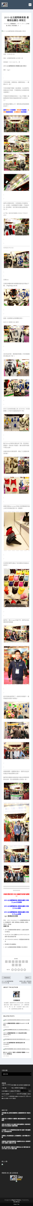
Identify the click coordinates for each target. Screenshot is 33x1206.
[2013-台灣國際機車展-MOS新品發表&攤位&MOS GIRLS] (16, 1030)
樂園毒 (6, 1091)
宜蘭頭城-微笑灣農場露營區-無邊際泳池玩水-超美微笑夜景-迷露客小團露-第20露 (16, 1142)
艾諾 (17, 1085)
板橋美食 (12, 1091)
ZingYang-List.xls (11, 285)
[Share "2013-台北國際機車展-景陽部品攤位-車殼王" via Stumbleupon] (13, 965)
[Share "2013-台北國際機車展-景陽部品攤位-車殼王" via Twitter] (9, 961)
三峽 (26, 1096)
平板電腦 (21, 1088)
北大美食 (6, 1098)
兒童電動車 (25, 1085)
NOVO (29, 1096)
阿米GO (12, 1093)
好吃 (15, 1091)
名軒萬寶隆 (24, 1093)
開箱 (6, 1096)
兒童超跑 (7, 1093)
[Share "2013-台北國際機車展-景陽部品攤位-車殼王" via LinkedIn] (23, 961)
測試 (22, 1085)
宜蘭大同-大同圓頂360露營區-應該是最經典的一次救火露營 (16, 1119)
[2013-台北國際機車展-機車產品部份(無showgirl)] (16, 1039)
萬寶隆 (14, 1085)
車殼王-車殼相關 (12, 25)
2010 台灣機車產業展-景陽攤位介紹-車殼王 (16, 947)
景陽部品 (17, 922)
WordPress (16, 1202)
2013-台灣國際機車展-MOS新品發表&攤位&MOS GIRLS (15, 1033)
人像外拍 (29, 1093)
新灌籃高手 (8, 922)
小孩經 (3, 1085)
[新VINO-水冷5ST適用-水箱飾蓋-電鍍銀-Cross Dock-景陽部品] (16, 1049)
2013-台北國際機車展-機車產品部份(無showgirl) (14, 1043)
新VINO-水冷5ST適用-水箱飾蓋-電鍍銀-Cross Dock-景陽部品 (16, 1053)
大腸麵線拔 (13, 23)
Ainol (25, 1088)
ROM (19, 1096)
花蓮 (5, 1088)
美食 (12, 1085)
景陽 (13, 922)
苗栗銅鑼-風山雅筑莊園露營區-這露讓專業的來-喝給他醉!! (16, 1113)
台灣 (20, 1085)
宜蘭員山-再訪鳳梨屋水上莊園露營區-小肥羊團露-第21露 (16, 1136)
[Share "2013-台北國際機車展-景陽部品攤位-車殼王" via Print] (20, 965)
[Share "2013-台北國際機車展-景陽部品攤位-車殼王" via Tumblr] (16, 961)
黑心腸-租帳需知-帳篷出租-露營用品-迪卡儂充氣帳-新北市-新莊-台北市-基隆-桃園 (16, 1147)
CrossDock (14, 920)
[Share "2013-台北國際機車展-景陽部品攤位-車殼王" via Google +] (13, 961)
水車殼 (26, 922)
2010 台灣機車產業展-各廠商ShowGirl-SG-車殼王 (16, 1024)
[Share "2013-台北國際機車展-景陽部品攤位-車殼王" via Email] (16, 965)
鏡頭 (3, 1098)
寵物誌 (24, 1090)
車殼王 (5, 924)
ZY (18, 920)
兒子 (3, 1096)
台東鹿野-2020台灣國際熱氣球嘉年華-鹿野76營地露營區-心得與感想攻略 (16, 1130)
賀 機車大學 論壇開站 (10, 944)
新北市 (21, 1096)
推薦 (28, 1087)
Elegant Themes (16, 1200)
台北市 (3, 1094)
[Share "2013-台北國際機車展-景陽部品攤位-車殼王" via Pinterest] (20, 961)
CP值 (3, 1088)
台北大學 (19, 1094)
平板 (12, 1088)
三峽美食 (16, 1088)
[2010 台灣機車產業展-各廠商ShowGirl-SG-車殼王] (16, 1020)
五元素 (3, 1091)
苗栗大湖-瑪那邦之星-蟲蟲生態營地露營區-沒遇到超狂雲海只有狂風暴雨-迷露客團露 (16, 1125)
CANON (10, 1098)
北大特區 (8, 1085)
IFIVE (9, 1091)
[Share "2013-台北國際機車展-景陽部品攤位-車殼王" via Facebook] (6, 961)
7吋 (9, 1096)
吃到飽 (16, 1096)
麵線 (9, 1087)
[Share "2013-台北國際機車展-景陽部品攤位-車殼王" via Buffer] (26, 961)
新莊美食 (12, 1096)
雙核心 (18, 1091)
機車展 (22, 922)
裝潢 (29, 1085)
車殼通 (9, 924)
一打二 (29, 1091)
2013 (8, 920)
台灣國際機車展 (23, 920)
